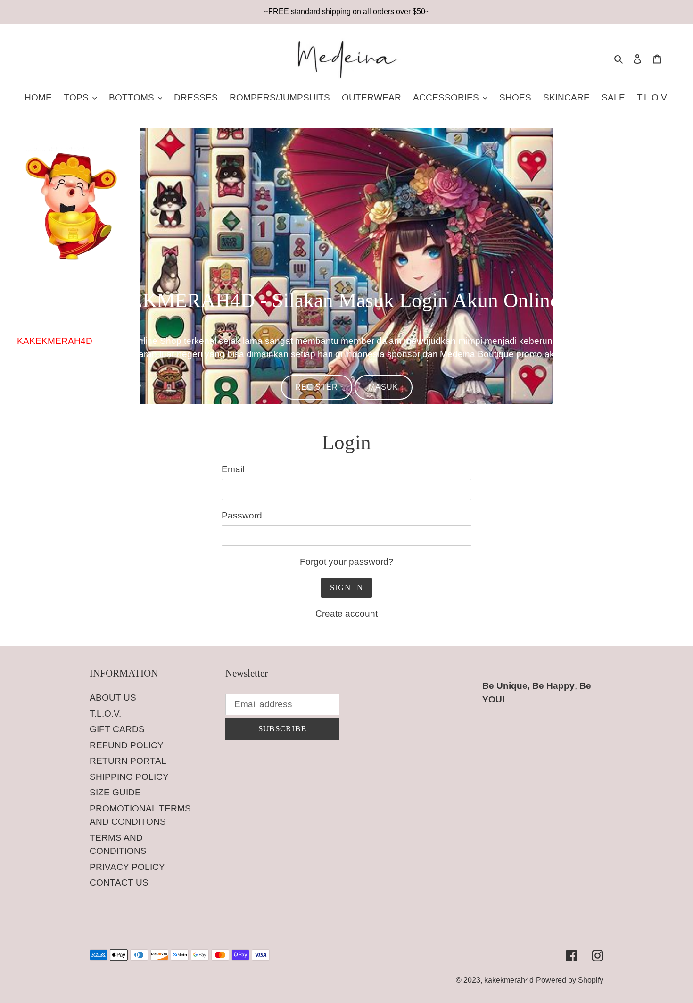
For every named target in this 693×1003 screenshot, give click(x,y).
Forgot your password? (347, 562)
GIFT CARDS (117, 729)
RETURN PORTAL (128, 761)
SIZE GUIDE (115, 792)
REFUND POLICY (127, 745)
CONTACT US (119, 882)
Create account (346, 614)
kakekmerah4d (509, 980)
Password (242, 515)
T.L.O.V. (105, 714)
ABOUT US (113, 697)
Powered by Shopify (569, 980)
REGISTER (316, 387)
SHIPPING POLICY (129, 777)
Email (233, 469)
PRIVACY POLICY (127, 867)
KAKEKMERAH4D (54, 341)
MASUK (383, 387)
